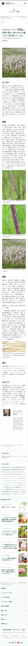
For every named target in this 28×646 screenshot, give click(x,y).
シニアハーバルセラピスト (10, 476)
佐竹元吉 (9, 487)
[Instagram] (15, 642)
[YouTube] (18, 642)
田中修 (21, 491)
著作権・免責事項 (5, 635)
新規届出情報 (8, 489)
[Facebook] (13, 642)
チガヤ (14, 456)
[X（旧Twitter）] (10, 642)
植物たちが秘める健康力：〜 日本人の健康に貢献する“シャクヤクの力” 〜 (9, 571)
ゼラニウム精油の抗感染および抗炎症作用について (9, 559)
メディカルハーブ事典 (14, 11)
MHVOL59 (15, 471)
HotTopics (4, 469)
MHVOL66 (19, 474)
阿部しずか (22, 494)
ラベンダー (11, 485)
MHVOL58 (11, 471)
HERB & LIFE (5, 467)
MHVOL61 (23, 471)
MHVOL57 (7, 471)
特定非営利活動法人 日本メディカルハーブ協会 (14, 629)
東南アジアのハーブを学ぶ (9, 507)
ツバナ (18, 456)
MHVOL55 (3, 471)
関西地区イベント (16, 494)
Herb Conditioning (12, 467)
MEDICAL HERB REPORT (7, 456)
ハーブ (14, 478)
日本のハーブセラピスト (21, 489)
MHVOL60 (19, 471)
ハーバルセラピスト (20, 476)
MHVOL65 (15, 474)
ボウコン (21, 456)
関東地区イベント (9, 494)
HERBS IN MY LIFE (20, 467)
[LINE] (21, 642)
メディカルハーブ (18, 483)
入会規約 (23, 635)
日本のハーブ (3, 20)
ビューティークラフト (15, 480)
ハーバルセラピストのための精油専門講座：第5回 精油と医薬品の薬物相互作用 (9, 519)
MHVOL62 (4, 474)
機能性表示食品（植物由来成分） (13, 491)
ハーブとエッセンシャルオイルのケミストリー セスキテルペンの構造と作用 (9, 532)
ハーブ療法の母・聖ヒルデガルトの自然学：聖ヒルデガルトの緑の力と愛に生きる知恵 (9, 546)
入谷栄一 (13, 487)
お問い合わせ (24, 637)
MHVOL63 (8, 474)
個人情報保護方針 (15, 635)
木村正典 (4, 491)
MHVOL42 (22, 469)
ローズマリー (15, 485)
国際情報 (17, 487)
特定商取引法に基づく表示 (9, 637)
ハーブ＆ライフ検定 (7, 480)
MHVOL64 (12, 474)
